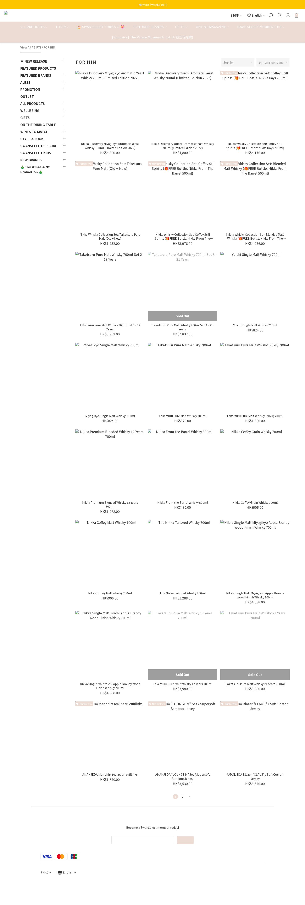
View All (25, 47)
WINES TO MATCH (34, 131)
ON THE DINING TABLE (38, 124)
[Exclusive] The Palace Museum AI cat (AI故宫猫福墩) (152, 37)
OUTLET (27, 96)
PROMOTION (30, 89)
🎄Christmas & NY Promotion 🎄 (35, 169)
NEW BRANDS (31, 159)
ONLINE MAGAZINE (211, 26)
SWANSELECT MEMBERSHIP (259, 26)
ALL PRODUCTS (33, 26)
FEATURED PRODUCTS (38, 68)
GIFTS (180, 26)
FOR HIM (49, 47)
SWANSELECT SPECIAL (38, 145)
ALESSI (26, 82)
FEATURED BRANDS (148, 26)
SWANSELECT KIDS (35, 152)
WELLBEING (29, 110)
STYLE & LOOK (32, 138)
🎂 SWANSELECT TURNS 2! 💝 (100, 26)
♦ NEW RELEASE (33, 61)
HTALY (61, 26)
